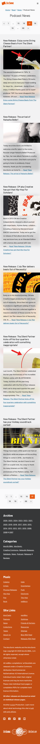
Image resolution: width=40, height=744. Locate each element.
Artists (5, 586)
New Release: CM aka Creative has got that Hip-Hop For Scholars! (18, 189)
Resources (25, 627)
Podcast (20, 554)
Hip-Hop (6, 594)
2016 (25, 524)
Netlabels (7, 554)
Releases (27, 554)
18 (35, 23)
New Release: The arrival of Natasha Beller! (16, 118)
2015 (29, 524)
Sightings (24, 619)
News (14, 554)
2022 (25, 521)
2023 (20, 521)
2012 (15, 528)
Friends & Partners (28, 623)
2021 (30, 521)
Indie (23, 582)
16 (24, 23)
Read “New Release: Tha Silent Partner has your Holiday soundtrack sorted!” (19, 478)
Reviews (6, 558)
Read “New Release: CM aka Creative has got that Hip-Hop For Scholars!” (17, 249)
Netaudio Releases (26, 550)
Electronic (25, 594)
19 (12, 28)
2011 (19, 528)
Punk (23, 590)
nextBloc (24, 615)
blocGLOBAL (8, 546)
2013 (10, 528)
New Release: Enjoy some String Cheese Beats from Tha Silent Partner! (19, 43)
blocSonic (18, 546)
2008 (5, 532)
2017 (20, 524)
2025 (10, 521)
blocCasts (7, 615)
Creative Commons (10, 550)
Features (6, 619)
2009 (29, 528)
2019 (10, 524)
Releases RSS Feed (28, 639)
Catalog (6, 582)
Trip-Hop (24, 598)
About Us (7, 635)
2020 (5, 524)
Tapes (5, 631)
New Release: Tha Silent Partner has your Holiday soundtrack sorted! (19, 422)
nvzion (12, 705)
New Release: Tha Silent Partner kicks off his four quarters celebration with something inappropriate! (19, 341)
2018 (15, 524)
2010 (24, 528)
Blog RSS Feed (26, 635)
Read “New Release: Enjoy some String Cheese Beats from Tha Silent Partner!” (19, 100)
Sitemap (24, 631)
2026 (5, 521)
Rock (5, 601)
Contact (6, 639)
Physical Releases (10, 590)
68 (23, 28)
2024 (15, 521)
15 (18, 23)
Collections (7, 627)
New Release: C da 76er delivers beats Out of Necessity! (19, 268)
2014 (5, 528)
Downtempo (25, 586)
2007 (11, 532)
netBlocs (24, 601)
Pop (4, 598)
